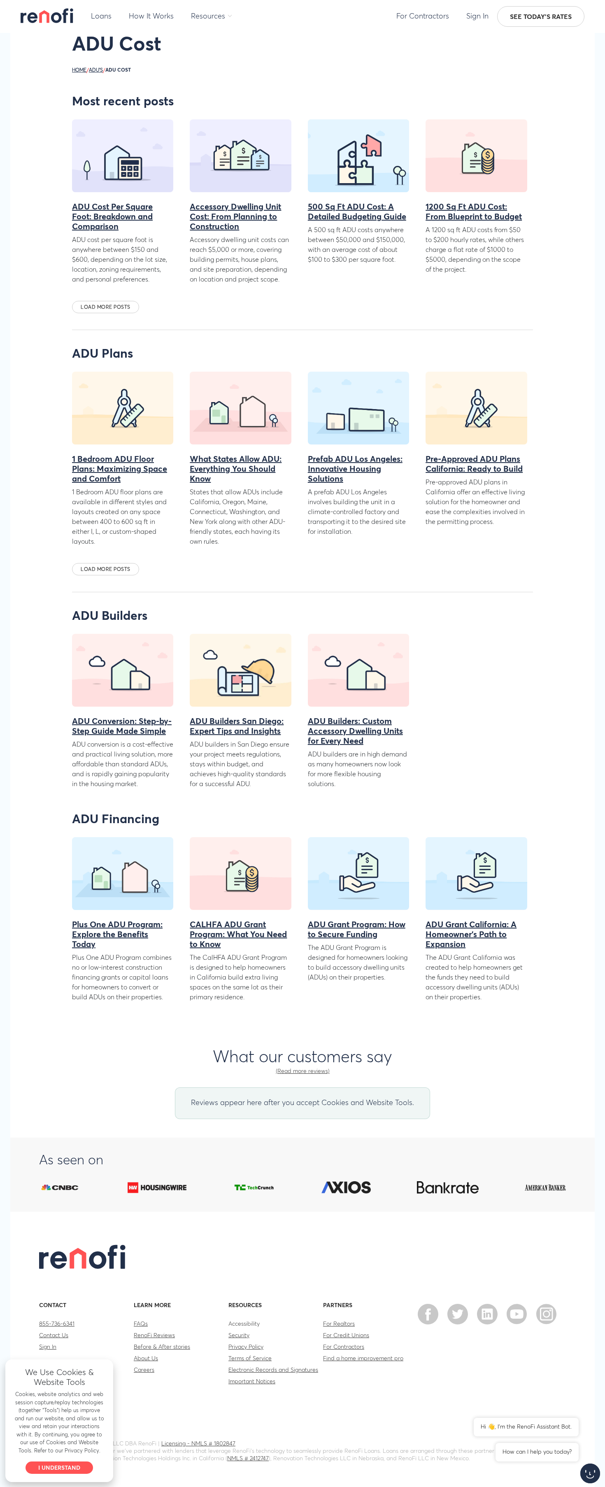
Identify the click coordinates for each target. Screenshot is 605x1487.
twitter (457, 1314)
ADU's (96, 70)
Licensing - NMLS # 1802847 (198, 1444)
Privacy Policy (245, 1347)
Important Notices (251, 1382)
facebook (428, 1314)
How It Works (151, 16)
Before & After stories (162, 1347)
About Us (146, 1358)
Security (238, 1335)
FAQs (141, 1324)
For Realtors (339, 1324)
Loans (101, 16)
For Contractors (422, 16)
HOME (79, 70)
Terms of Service (250, 1358)
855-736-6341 (56, 1324)
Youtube (517, 1314)
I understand (59, 1468)
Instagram (546, 1314)
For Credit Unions (346, 1335)
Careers (144, 1370)
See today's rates (541, 17)
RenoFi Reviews (154, 1335)
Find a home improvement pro (363, 1358)
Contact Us (53, 1335)
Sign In (477, 16)
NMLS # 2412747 (248, 1458)
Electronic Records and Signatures (273, 1370)
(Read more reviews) (303, 1071)
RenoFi (47, 15)
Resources (208, 16)
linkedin (487, 1314)
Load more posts (105, 307)
